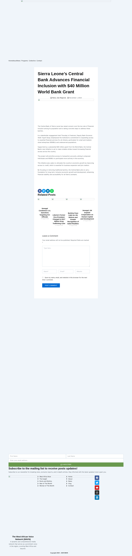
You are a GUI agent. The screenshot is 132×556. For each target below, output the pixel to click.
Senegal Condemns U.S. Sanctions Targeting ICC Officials (45, 213)
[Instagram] (97, 492)
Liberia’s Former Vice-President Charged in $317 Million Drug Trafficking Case (59, 219)
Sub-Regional (61, 98)
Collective (32, 60)
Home (11, 60)
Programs (24, 60)
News (18, 60)
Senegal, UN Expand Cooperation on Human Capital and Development (87, 215)
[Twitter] (97, 482)
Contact (39, 60)
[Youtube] (97, 487)
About (15, 60)
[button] (40, 191)
